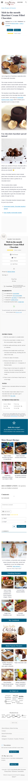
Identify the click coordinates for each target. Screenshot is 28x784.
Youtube (16, 738)
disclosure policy (14, 416)
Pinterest (21, 738)
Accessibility (21, 771)
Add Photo (14, 264)
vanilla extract (14, 299)
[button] (8, 33)
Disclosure (14, 771)
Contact (4, 730)
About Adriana (5, 728)
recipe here (21, 301)
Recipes (7, 8)
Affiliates (4, 736)
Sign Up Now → (14, 751)
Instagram (4, 738)
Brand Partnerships (7, 733)
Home (2, 8)
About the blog (14, 728)
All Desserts (13, 8)
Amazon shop (19, 312)
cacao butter (16, 293)
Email (14, 257)
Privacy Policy (7, 771)
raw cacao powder (17, 295)
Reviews (16, 30)
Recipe (9, 30)
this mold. (13, 396)
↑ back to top (14, 722)
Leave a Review (14, 260)
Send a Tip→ (14, 764)
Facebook (10, 738)
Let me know (7, 429)
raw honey (14, 297)
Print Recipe (15, 254)
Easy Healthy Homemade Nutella (13, 212)
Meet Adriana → (17, 566)
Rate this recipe (5, 514)
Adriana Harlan (11, 271)
